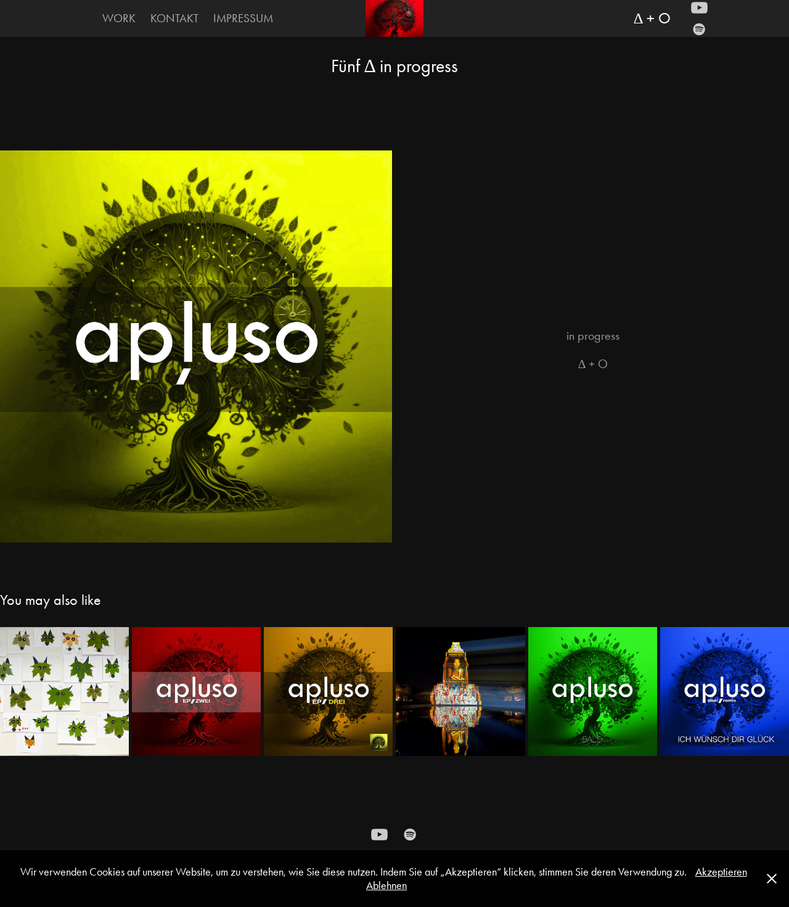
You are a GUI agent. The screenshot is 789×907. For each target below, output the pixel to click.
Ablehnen (386, 885)
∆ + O (652, 18)
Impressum (243, 18)
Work (119, 18)
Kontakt (174, 18)
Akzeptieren (721, 872)
